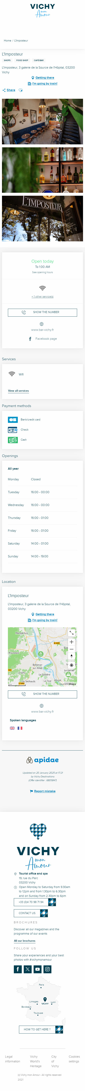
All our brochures (24, 940)
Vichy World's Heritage (36, 1061)
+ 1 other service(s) (42, 296)
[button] (20, 90)
